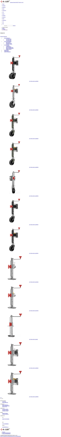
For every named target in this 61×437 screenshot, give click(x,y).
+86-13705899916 (5, 423)
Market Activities (5, 413)
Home (3, 28)
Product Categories (3, 36)
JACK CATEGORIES (5, 405)
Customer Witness (5, 414)
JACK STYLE (4, 406)
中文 (3, 23)
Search (14, 25)
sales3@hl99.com (5, 427)
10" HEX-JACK (4, 29)
